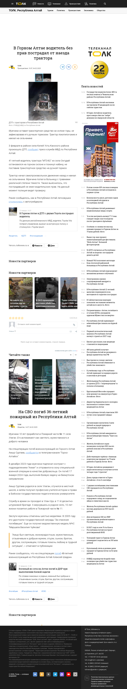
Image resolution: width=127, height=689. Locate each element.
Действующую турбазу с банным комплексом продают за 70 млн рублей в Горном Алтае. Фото (101, 459)
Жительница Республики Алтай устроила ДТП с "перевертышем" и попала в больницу (102, 383)
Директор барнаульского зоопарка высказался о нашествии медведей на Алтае (102, 404)
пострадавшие (36, 236)
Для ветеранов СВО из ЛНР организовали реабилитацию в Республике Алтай (101, 519)
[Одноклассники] (75, 67)
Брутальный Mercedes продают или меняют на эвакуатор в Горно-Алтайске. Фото (102, 394)
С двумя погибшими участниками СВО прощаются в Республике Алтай (102, 488)
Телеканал (56, 4)
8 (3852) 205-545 (94, 663)
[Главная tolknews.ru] (21, 3)
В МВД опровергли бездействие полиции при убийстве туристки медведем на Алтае (102, 561)
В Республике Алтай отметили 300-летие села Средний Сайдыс (102, 413)
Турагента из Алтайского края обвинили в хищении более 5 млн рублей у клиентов (65, 387)
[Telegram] (62, 67)
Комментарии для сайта (66, 350)
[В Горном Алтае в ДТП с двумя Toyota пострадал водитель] (13, 219)
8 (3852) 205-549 (94, 666)
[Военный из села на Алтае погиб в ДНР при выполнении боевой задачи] (12, 575)
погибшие (13, 591)
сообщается (32, 452)
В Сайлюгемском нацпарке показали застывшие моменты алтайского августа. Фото (101, 302)
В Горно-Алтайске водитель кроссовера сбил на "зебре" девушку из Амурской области (100, 115)
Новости (40, 4)
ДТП (23, 236)
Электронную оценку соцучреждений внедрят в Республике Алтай (99, 281)
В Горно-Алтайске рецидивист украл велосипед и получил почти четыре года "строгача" (102, 469)
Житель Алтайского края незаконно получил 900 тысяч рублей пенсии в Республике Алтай (100, 447)
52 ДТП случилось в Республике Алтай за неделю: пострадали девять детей (101, 252)
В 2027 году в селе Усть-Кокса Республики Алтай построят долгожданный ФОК (100, 530)
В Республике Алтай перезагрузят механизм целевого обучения (102, 272)
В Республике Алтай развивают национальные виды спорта (101, 209)
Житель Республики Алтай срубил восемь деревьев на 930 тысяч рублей (102, 509)
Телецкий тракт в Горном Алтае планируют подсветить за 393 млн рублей (102, 540)
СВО (43, 591)
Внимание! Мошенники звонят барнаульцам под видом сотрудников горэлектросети (44, 389)
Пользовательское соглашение (102, 679)
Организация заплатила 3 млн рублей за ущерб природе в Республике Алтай (100, 425)
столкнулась (16, 201)
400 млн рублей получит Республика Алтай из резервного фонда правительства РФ (101, 352)
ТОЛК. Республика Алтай (25, 10)
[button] (47, 77)
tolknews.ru (95, 629)
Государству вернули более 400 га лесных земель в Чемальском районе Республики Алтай (102, 94)
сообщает (33, 149)
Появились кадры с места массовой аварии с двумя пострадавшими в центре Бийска (20, 386)
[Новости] (37, 245)
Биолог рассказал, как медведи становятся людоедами (101, 343)
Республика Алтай (30, 591)
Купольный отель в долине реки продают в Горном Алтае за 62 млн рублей (102, 550)
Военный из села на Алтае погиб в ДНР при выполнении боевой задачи (43, 570)
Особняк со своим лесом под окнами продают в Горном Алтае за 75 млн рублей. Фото (102, 229)
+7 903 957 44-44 (94, 657)
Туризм (50, 10)
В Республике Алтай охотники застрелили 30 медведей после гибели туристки (101, 105)
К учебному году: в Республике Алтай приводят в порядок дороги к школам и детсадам (102, 373)
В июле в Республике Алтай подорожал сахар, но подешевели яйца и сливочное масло (102, 498)
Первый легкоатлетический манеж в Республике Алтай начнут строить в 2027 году (99, 333)
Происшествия (74, 4)
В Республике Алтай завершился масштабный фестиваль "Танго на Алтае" (102, 435)
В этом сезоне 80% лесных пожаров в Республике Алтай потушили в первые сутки (102, 190)
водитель (13, 236)
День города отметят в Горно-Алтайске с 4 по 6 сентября (100, 478)
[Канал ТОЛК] (51, 245)
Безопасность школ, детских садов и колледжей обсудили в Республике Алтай (102, 200)
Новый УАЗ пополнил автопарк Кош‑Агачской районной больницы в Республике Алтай (101, 263)
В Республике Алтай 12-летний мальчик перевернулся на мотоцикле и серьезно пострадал (102, 292)
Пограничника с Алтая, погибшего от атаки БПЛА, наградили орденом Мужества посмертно (102, 313)
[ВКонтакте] (68, 67)
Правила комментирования (100, 681)
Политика (92, 4)
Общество (101, 10)
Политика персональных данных (102, 677)
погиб (58, 553)
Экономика (88, 10)
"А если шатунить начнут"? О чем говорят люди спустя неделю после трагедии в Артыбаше (102, 218)
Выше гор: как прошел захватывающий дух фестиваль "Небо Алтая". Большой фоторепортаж (101, 241)
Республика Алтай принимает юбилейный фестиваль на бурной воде (102, 323)
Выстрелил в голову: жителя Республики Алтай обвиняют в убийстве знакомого (101, 362)
